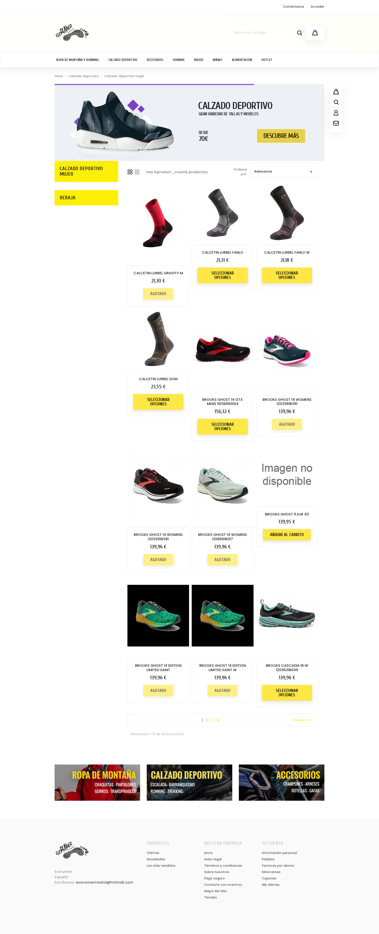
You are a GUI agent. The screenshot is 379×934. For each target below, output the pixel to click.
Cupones (269, 878)
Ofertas (153, 853)
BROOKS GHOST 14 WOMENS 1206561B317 (222, 537)
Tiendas (210, 897)
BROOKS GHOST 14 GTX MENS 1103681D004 (222, 401)
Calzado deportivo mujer (81, 171)
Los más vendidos (161, 865)
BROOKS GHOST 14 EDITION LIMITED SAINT (158, 667)
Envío (208, 853)
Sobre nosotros (216, 872)
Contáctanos (293, 6)
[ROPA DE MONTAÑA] (97, 782)
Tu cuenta (272, 843)
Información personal (279, 853)
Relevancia (284, 172)
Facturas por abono (278, 865)
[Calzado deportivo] (189, 782)
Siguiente (303, 720)
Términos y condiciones (223, 865)
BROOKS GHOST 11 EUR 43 (287, 514)
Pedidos (268, 859)
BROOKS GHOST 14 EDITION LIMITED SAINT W (222, 667)
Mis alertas (270, 884)
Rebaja (67, 198)
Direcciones (271, 872)
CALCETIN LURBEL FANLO (222, 252)
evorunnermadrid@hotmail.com (104, 882)
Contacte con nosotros (223, 884)
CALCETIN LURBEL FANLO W (287, 252)
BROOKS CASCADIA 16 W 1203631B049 (287, 667)
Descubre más (281, 136)
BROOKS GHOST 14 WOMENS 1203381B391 (287, 401)
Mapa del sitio (215, 891)
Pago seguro (214, 878)
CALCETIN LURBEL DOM (158, 378)
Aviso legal (213, 859)
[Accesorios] (281, 782)
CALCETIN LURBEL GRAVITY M (158, 273)
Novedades (156, 859)
